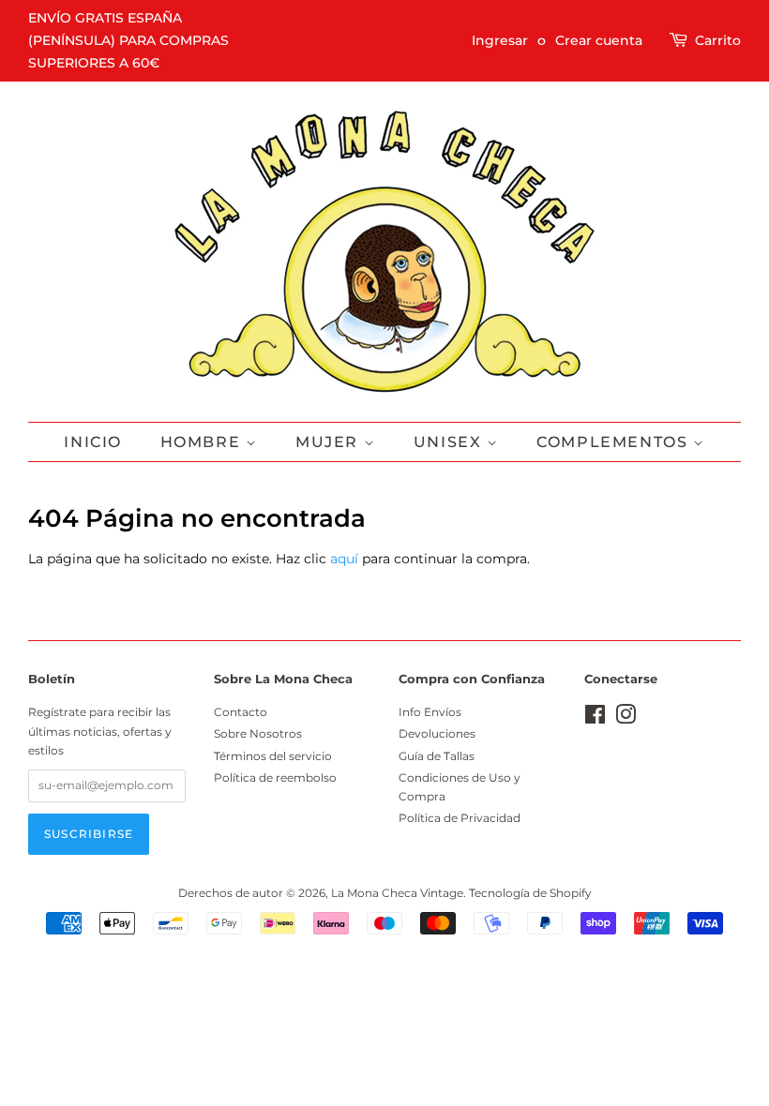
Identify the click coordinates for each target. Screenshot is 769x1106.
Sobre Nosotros (258, 733)
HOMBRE (203, 442)
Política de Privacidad (459, 818)
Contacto (240, 712)
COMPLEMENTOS (614, 442)
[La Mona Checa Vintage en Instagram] (625, 718)
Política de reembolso (275, 777)
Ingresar (500, 40)
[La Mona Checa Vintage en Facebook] (595, 718)
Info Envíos (430, 712)
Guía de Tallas (437, 756)
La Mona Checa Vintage (397, 893)
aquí (344, 558)
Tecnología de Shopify (530, 893)
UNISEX (450, 442)
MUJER (329, 442)
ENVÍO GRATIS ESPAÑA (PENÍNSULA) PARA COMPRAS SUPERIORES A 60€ (128, 40)
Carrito (718, 40)
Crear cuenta (598, 40)
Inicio (93, 442)
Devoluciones (437, 733)
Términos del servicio (273, 756)
